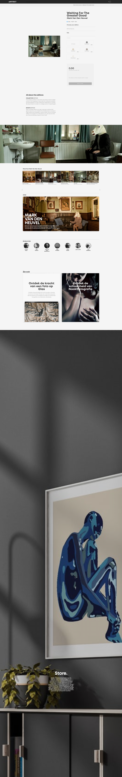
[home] (13, 1)
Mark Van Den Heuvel (27, 184)
